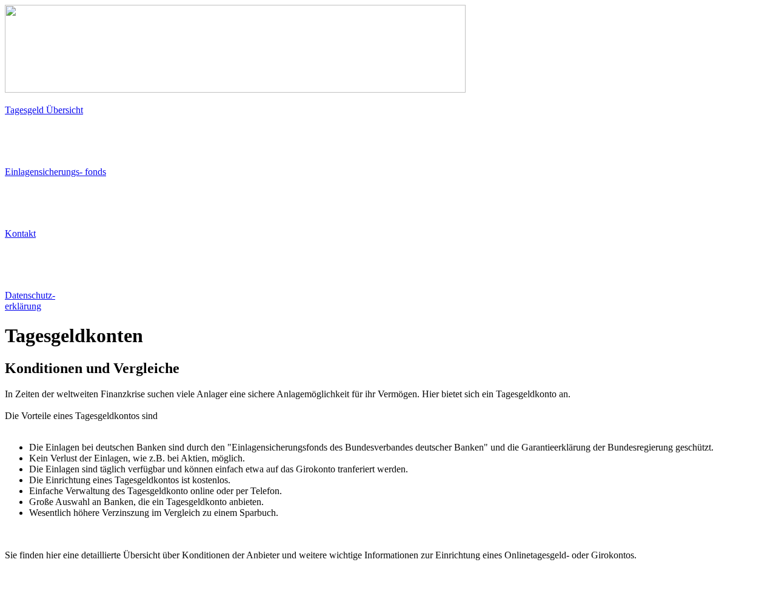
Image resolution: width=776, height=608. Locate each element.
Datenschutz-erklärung (30, 300)
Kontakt (20, 233)
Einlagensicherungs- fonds (55, 172)
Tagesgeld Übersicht (44, 110)
